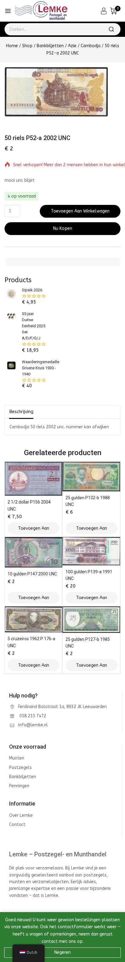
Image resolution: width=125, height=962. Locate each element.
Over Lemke (21, 815)
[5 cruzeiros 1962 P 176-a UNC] (33, 619)
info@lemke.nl (33, 725)
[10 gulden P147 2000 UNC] (33, 552)
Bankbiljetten (22, 776)
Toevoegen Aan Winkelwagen (80, 211)
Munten (16, 758)
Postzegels (20, 767)
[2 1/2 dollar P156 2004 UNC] (33, 479)
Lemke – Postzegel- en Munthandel (57, 854)
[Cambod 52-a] (56, 92)
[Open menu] (8, 11)
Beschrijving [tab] (21, 411)
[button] (33, 528)
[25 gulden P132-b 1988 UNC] (91, 476)
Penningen (19, 785)
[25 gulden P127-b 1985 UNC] (91, 619)
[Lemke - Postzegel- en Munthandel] (40, 11)
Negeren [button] (62, 952)
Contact (17, 824)
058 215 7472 (32, 715)
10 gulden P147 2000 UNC (32, 573)
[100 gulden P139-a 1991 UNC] (91, 551)
